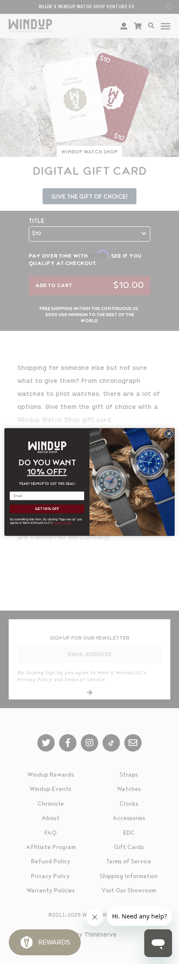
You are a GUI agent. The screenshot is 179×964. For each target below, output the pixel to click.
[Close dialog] (169, 434)
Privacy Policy (62, 523)
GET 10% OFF (47, 509)
